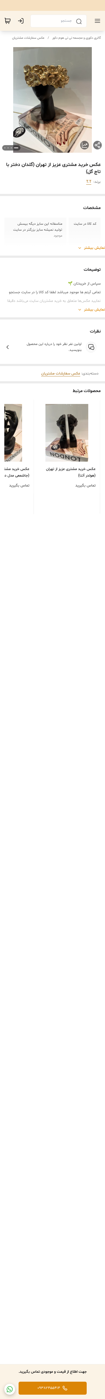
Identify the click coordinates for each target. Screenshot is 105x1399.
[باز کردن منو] (96, 21)
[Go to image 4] (4, 147)
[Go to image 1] (16, 147)
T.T (88, 181)
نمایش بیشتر (94, 247)
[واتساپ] (9, 1389)
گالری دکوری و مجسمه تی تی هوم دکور (76, 38)
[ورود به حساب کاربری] (22, 21)
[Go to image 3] (8, 147)
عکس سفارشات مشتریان (28, 38)
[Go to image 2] (11, 147)
